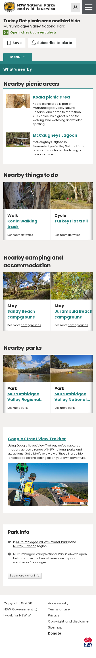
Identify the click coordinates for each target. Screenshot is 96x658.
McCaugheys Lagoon (55, 135)
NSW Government (18, 609)
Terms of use (59, 609)
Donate (54, 633)
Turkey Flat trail (71, 221)
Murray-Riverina (24, 546)
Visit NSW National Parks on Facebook (8, 651)
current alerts (44, 32)
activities (27, 235)
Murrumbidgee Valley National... (72, 396)
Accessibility (58, 603)
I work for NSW (15, 615)
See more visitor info (25, 575)
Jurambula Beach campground (73, 314)
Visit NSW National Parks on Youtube (27, 651)
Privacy (54, 615)
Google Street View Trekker (37, 439)
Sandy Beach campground (21, 314)
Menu (15, 56)
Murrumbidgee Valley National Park (42, 542)
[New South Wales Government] (88, 642)
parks (24, 408)
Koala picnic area (51, 97)
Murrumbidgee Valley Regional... (25, 396)
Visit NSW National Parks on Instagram (17, 651)
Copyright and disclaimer (69, 621)
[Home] (9, 7)
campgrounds (31, 325)
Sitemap (55, 627)
